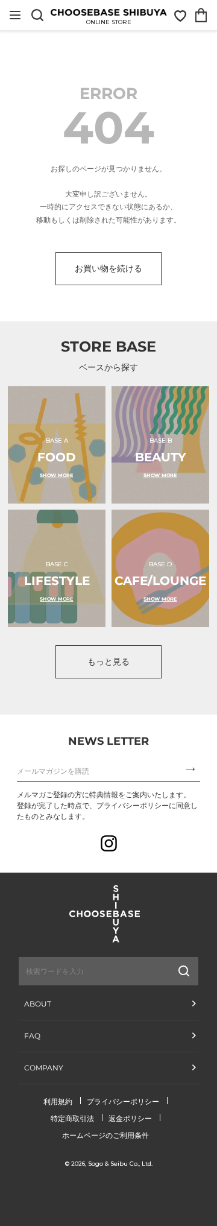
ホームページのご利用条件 (105, 1135)
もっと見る (108, 661)
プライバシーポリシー (123, 1101)
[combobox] (79, 971)
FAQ (32, 1035)
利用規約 (57, 1101)
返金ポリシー (130, 1118)
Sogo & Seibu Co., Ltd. (120, 1164)
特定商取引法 (72, 1118)
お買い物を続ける (108, 268)
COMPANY (43, 1067)
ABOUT (37, 1003)
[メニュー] (15, 15)
